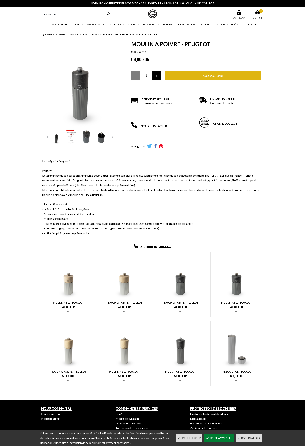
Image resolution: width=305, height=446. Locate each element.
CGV (119, 413)
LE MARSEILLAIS (58, 24)
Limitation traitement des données (210, 413)
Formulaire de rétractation (132, 428)
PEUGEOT (121, 34)
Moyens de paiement (128, 423)
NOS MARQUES (172, 24)
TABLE (77, 24)
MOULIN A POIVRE (144, 34)
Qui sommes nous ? (52, 413)
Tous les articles (78, 34)
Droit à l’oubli (198, 418)
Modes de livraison (127, 418)
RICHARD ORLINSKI (198, 24)
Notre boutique (50, 418)
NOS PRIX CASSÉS (227, 24)
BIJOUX (132, 24)
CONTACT (250, 24)
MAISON (92, 24)
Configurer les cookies (203, 428)
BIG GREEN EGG (112, 24)
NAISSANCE (150, 24)
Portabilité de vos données (206, 423)
